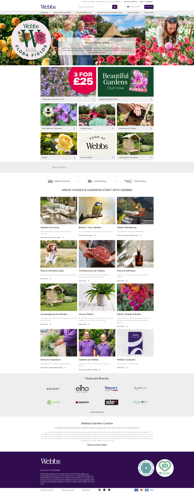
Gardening (44, 12)
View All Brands (97, 412)
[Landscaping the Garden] (58, 297)
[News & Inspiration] (58, 342)
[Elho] (82, 394)
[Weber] (111, 408)
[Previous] (4, 38)
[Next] (190, 38)
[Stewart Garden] (111, 394)
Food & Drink (149, 12)
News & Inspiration (114, 2)
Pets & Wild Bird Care (84, 12)
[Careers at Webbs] (97, 342)
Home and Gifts (133, 12)
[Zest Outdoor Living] (53, 408)
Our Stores (101, 2)
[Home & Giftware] (135, 254)
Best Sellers (59, 167)
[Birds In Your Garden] (97, 210)
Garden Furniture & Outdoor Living (109, 12)
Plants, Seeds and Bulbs (62, 12)
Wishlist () (130, 2)
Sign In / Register (146, 2)
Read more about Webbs (97, 445)
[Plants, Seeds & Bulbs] (135, 297)
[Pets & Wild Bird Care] (58, 254)
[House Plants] (97, 297)
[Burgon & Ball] (141, 408)
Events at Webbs (88, 2)
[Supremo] (82, 408)
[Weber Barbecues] (135, 210)
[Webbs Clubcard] (135, 342)
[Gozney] (53, 394)
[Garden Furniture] (58, 210)
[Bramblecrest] (141, 394)
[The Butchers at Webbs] (97, 254)
